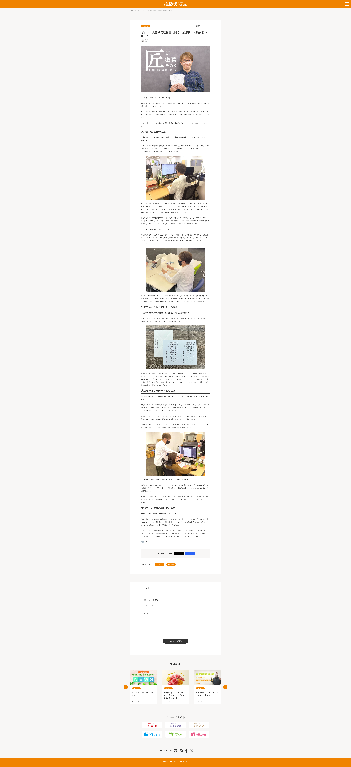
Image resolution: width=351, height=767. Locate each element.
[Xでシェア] (179, 553)
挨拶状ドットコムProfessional (166, 114)
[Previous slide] (126, 687)
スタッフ (159, 564)
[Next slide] (225, 687)
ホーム (131, 10)
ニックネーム (148, 605)
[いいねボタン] (142, 542)
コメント (148, 614)
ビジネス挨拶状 (170, 103)
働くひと (137, 10)
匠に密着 (171, 564)
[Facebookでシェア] (190, 553)
